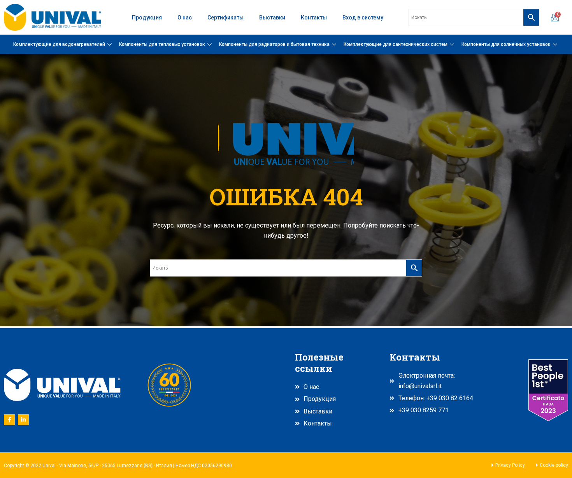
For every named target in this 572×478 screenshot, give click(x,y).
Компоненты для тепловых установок (162, 44)
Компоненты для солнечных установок (506, 44)
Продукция (147, 17)
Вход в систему (362, 17)
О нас (184, 17)
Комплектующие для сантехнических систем (395, 44)
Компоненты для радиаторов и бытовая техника (274, 44)
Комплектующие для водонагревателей (59, 44)
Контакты (314, 17)
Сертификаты (225, 17)
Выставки (272, 17)
